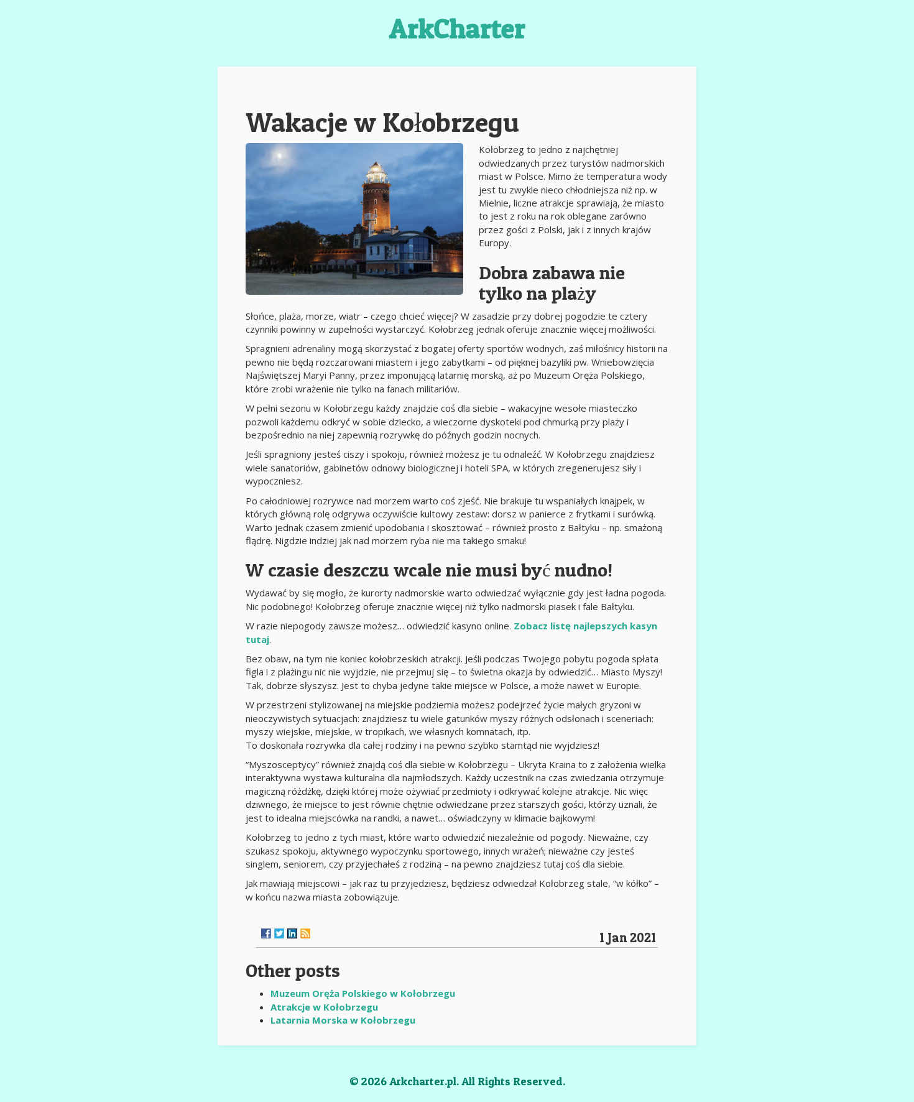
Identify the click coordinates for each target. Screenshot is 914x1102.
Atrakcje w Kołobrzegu (324, 1007)
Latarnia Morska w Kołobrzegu (342, 1020)
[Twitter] (279, 933)
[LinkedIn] (292, 933)
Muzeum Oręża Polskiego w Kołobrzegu (362, 993)
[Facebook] (266, 933)
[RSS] (305, 933)
